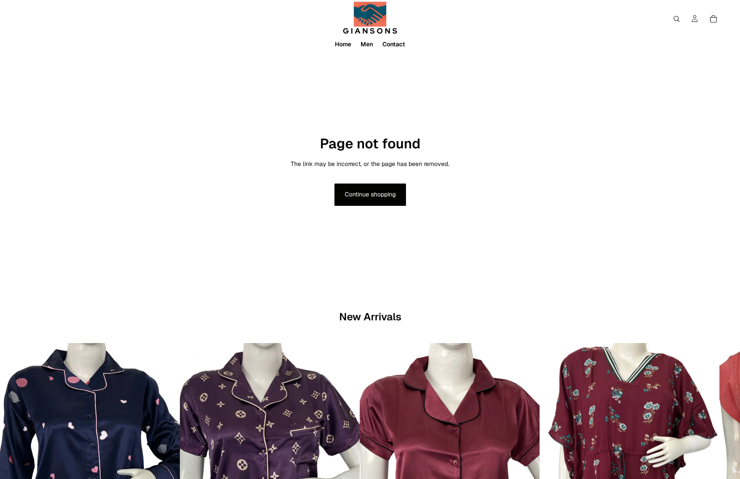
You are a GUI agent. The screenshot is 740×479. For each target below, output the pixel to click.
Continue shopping (370, 194)
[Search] (676, 18)
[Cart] (713, 18)
